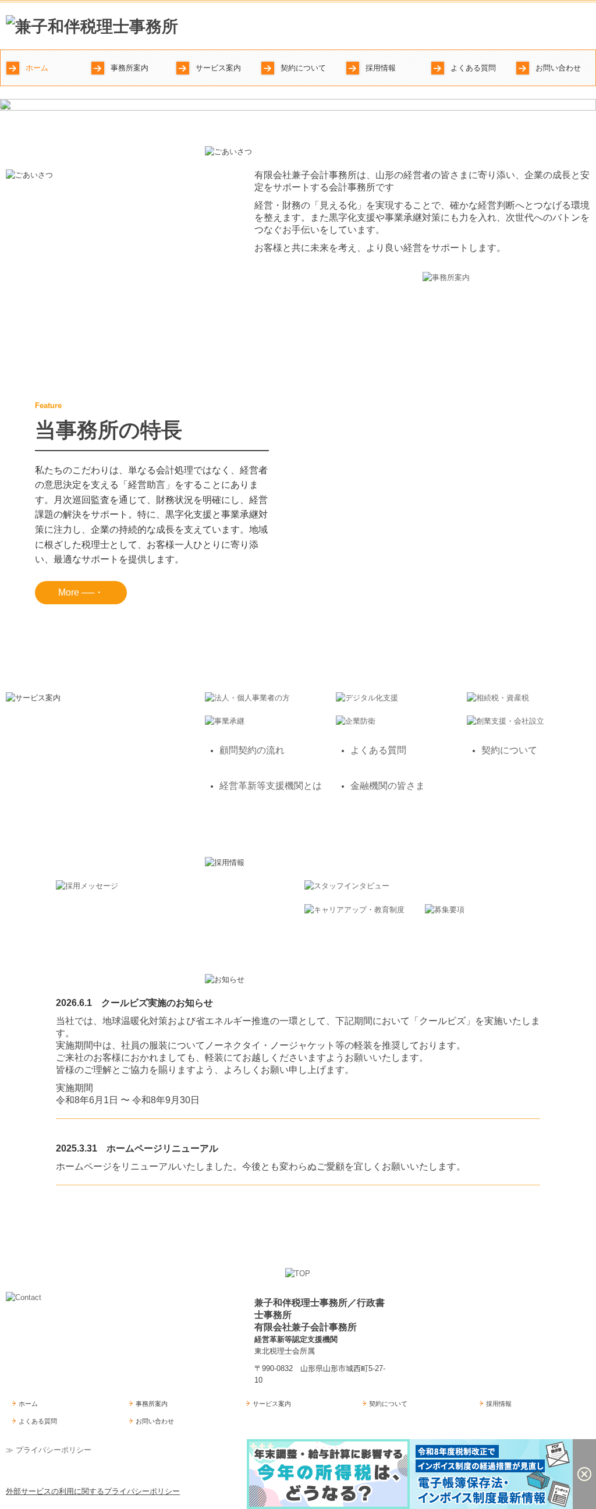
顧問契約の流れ (252, 750)
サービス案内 (218, 67)
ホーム (37, 67)
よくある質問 (473, 67)
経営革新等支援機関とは (270, 786)
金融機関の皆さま (387, 786)
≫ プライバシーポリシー (48, 1450)
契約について (303, 67)
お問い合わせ (558, 67)
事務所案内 (129, 67)
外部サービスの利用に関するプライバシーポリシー (93, 1491)
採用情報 (381, 67)
